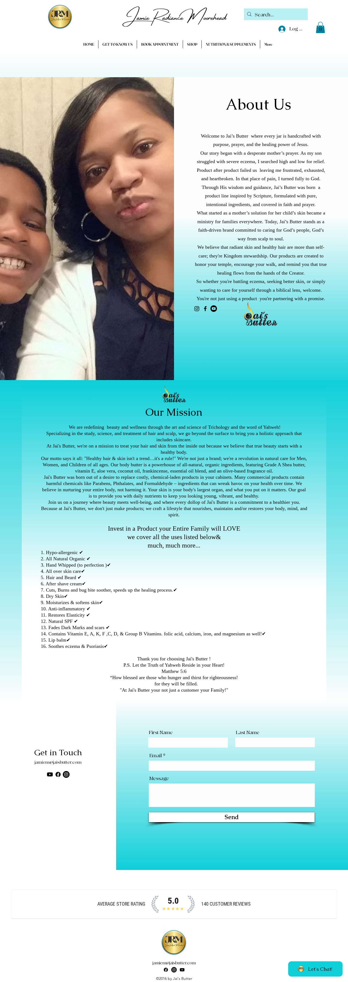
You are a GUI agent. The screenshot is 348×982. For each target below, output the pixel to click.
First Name (161, 732)
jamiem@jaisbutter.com (58, 762)
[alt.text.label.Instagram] (174, 969)
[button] (320, 27)
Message (159, 778)
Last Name (247, 732)
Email (155, 755)
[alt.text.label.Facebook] (166, 969)
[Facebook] (205, 308)
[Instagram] (197, 308)
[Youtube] (213, 308)
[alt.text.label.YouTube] (182, 969)
